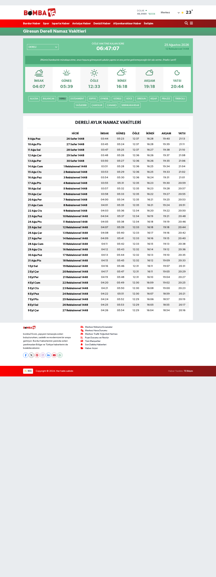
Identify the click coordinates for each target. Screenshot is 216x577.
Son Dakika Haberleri (95, 344)
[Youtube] (54, 355)
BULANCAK (48, 98)
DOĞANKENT (77, 98)
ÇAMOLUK (97, 105)
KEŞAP (154, 98)
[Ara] (187, 23)
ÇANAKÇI (112, 105)
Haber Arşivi (91, 348)
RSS (29, 371)
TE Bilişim (188, 371)
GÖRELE (117, 98)
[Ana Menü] (191, 23)
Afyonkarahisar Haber (127, 23)
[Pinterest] (37, 355)
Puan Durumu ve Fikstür (97, 337)
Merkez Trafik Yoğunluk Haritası (101, 334)
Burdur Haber (31, 23)
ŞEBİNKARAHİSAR (130, 105)
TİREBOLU (180, 98)
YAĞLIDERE (81, 105)
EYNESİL (104, 98)
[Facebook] (25, 355)
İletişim (148, 23)
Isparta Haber (61, 23)
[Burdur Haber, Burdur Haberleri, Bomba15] (39, 12)
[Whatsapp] (59, 355)
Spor (46, 23)
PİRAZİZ (166, 98)
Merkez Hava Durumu (96, 330)
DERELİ (62, 98)
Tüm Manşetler (93, 341)
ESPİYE (92, 98)
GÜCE (129, 98)
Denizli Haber (102, 23)
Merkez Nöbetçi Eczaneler (99, 327)
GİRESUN (141, 98)
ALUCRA (34, 98)
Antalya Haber (81, 23)
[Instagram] (42, 355)
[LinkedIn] (48, 355)
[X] (31, 355)
